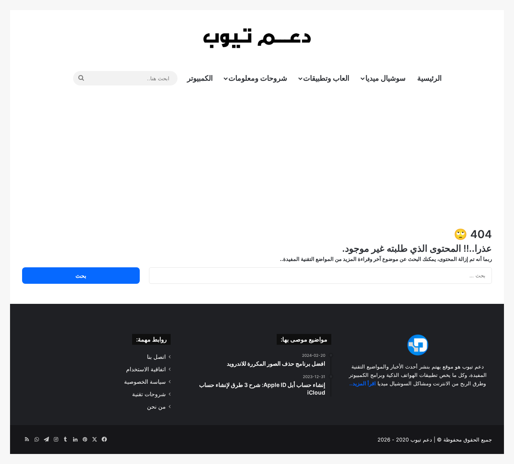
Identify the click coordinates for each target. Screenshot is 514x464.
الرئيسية (429, 78)
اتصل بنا (156, 357)
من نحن (156, 406)
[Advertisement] (257, 158)
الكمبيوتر (200, 78)
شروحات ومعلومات (257, 78)
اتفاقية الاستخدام (146, 369)
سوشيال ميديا (385, 78)
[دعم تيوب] (256, 38)
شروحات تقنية (149, 394)
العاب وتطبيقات (326, 78)
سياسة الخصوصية (145, 382)
